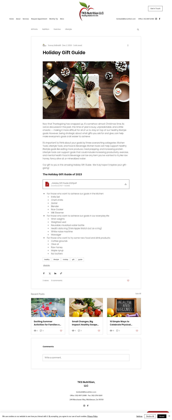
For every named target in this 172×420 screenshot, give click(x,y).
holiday (65, 259)
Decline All (150, 416)
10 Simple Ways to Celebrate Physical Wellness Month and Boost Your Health (121, 323)
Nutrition (45, 29)
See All (138, 293)
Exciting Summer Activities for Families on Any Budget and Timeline (48, 323)
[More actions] (127, 45)
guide (80, 259)
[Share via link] (61, 273)
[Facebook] (159, 19)
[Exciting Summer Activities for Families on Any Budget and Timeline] (48, 307)
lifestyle (56, 259)
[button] (138, 29)
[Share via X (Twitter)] (49, 273)
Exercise (57, 29)
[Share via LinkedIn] (55, 273)
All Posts (34, 29)
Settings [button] (139, 416)
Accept (161, 416)
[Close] (169, 416)
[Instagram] (156, 19)
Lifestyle (68, 29)
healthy (46, 259)
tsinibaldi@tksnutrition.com (125, 19)
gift (73, 259)
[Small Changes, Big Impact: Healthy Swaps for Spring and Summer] (86, 307)
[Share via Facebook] (44, 273)
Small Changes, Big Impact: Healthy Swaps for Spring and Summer (85, 323)
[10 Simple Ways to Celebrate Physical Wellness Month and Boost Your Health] (124, 307)
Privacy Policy (92, 416)
